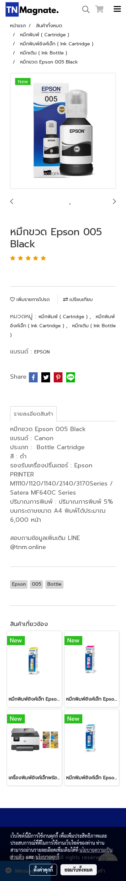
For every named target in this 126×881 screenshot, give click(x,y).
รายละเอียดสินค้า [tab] (33, 414)
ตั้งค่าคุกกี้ (43, 870)
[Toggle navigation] (117, 9)
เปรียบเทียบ (80, 299)
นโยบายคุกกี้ (47, 857)
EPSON (42, 351)
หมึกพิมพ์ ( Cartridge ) (64, 316)
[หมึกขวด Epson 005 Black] (63, 131)
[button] (83, 9)
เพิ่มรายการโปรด (32, 299)
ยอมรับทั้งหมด (79, 870)
